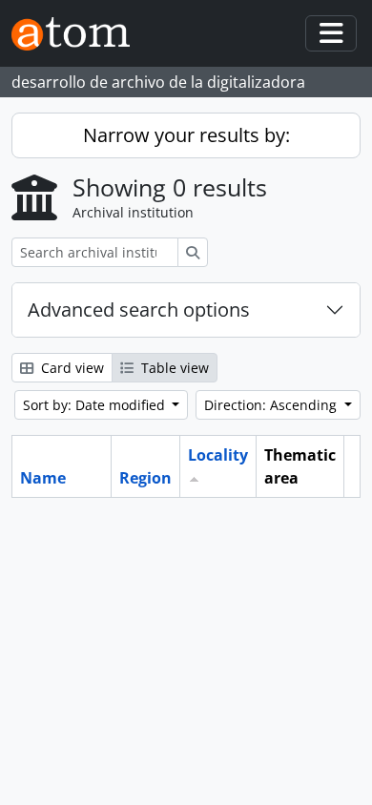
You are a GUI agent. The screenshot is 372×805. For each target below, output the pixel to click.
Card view (70, 368)
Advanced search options (139, 309)
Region (145, 477)
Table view (173, 368)
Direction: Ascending (272, 405)
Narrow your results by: (186, 135)
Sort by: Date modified (96, 405)
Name (43, 477)
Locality (218, 454)
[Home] (78, 34)
